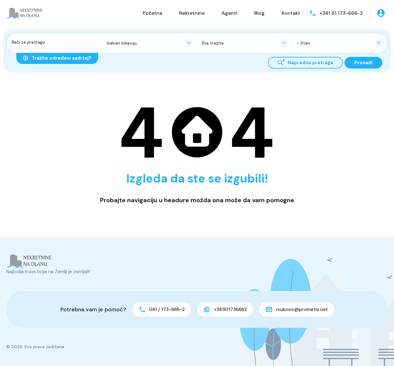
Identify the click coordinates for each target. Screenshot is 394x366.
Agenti (229, 13)
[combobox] (149, 43)
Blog (259, 13)
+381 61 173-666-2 (341, 13)
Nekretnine (192, 13)
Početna (152, 13)
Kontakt (291, 13)
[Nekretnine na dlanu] (24, 13)
